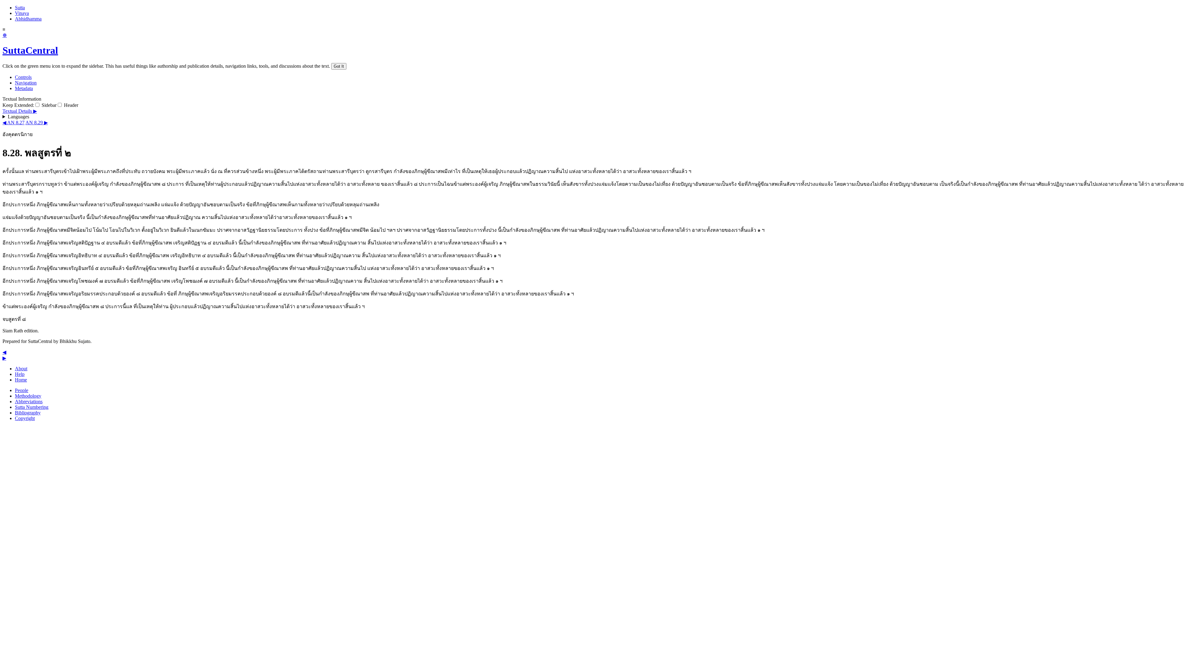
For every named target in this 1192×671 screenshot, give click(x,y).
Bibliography (28, 412)
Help (20, 374)
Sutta (20, 7)
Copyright (25, 418)
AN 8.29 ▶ (36, 122)
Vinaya (22, 13)
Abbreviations (29, 401)
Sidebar (48, 105)
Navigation (26, 82)
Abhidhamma (28, 18)
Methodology (28, 396)
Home (21, 379)
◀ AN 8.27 (13, 122)
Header (70, 105)
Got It (339, 66)
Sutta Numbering (31, 407)
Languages (18, 116)
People (21, 390)
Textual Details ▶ (19, 111)
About (21, 368)
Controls (23, 77)
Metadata (24, 88)
